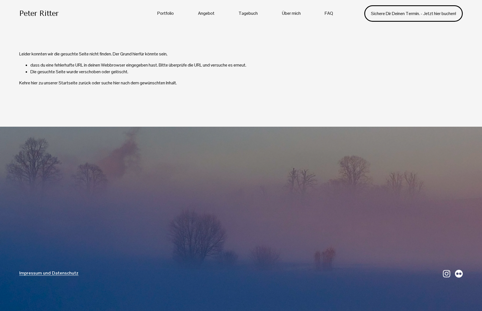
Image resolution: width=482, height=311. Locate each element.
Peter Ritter (39, 13)
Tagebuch (248, 13)
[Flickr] (459, 274)
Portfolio (165, 13)
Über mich (291, 13)
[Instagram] (446, 274)
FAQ (329, 13)
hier (34, 83)
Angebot (206, 13)
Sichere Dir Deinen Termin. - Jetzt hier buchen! (413, 13)
